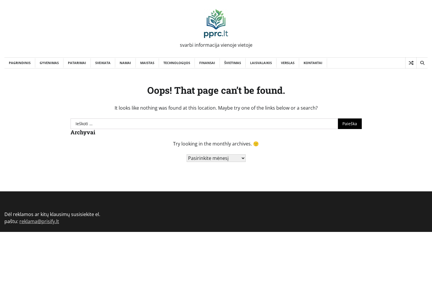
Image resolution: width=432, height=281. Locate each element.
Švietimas (232, 63)
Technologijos (176, 63)
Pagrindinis (20, 63)
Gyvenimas (49, 63)
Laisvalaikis (261, 63)
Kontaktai (313, 63)
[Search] (422, 62)
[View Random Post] (411, 62)
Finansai (207, 63)
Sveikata (102, 63)
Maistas (147, 63)
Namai (125, 63)
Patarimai (77, 63)
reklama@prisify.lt (39, 221)
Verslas (287, 63)
